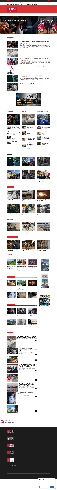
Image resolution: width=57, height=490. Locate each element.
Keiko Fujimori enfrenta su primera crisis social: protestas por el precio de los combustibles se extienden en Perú (46, 128)
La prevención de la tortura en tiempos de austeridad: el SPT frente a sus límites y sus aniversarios (27, 406)
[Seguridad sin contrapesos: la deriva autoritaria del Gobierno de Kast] (43, 161)
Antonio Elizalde (9, 200)
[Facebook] (41, 287)
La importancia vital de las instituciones (12, 199)
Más (36, 340)
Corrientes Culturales (40, 205)
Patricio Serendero (39, 201)
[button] (48, 0)
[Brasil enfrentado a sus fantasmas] (39, 134)
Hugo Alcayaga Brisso (39, 181)
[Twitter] (44, 287)
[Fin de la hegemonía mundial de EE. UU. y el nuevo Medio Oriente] (43, 194)
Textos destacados (28, 4)
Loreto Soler (18, 290)
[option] (28, 66)
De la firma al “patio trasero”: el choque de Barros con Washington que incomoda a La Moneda (21, 0)
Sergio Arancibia (23, 251)
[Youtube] (46, 287)
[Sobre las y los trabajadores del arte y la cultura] (21, 311)
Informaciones (17, 4)
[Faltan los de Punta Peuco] (43, 174)
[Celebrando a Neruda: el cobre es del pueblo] (21, 295)
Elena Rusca (23, 233)
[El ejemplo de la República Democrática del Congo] (28, 244)
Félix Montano (21, 43)
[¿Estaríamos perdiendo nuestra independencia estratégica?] (28, 208)
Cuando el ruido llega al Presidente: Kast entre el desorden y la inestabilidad (15, 142)
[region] (46, 483)
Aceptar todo (52, 486)
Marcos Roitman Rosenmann (10, 181)
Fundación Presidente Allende (12, 465)
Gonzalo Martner (30, 272)
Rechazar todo (47, 486)
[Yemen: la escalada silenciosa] (28, 226)
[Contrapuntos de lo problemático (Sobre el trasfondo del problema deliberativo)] (12, 78)
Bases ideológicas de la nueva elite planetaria (13, 213)
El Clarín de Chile (22, 85)
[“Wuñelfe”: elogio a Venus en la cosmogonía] (11, 311)
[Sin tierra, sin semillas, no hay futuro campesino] (11, 262)
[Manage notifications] (55, 488)
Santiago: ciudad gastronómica (25, 356)
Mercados (39, 241)
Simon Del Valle (21, 60)
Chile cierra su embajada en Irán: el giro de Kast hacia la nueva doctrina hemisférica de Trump (47, 20)
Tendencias (22, 4)
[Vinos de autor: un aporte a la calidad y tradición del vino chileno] (11, 295)
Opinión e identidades (10, 4)
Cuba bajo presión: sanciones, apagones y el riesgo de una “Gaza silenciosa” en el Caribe (43, 121)
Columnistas (9, 158)
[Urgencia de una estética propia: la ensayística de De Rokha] (21, 322)
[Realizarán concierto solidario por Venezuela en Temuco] (11, 322)
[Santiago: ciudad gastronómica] (11, 283)
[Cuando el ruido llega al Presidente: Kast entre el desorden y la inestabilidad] (9, 142)
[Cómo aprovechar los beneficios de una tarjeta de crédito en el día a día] (43, 244)
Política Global (9, 223)
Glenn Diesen (8, 233)
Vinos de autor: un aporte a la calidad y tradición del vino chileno (11, 300)
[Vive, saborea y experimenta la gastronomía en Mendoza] (32, 283)
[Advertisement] (23, 484)
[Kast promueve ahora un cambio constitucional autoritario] (28, 174)
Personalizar (41, 486)
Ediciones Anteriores (35, 4)
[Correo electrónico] (13, 422)
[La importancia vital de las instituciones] (13, 194)
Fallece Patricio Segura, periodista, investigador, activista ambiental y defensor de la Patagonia (28, 349)
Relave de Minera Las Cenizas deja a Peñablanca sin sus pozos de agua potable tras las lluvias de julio (26, 337)
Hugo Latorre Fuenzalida (22, 76)
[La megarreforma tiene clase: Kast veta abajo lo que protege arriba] (13, 244)
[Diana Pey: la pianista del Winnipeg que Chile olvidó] (43, 208)
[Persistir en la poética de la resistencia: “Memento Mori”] (32, 311)
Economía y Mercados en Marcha (11, 241)
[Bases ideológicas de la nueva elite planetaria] (13, 208)
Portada (7, 17)
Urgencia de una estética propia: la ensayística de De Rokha (21, 327)
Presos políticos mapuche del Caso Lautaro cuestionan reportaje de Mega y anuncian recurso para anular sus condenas (30, 146)
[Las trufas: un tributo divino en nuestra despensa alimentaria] (32, 295)
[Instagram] (48, 287)
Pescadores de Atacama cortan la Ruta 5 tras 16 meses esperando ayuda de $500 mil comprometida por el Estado (27, 384)
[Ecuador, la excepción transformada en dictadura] (28, 194)
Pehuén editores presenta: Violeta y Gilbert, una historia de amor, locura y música (32, 327)
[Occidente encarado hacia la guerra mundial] (13, 226)
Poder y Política (3, 17)
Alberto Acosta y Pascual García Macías (26, 201)
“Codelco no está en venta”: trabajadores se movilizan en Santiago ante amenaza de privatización (27, 375)
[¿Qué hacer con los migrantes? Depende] (13, 174)
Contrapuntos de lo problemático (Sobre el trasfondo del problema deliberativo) (33, 75)
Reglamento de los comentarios (12, 467)
